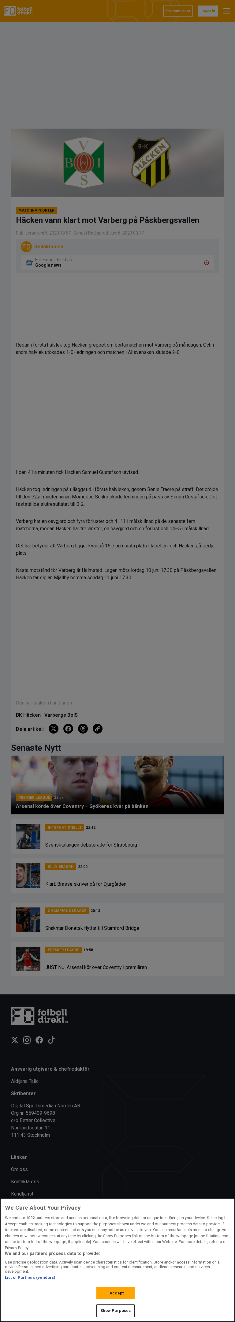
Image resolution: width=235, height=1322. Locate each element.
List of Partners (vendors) (30, 1277)
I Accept (115, 1293)
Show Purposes (115, 1310)
